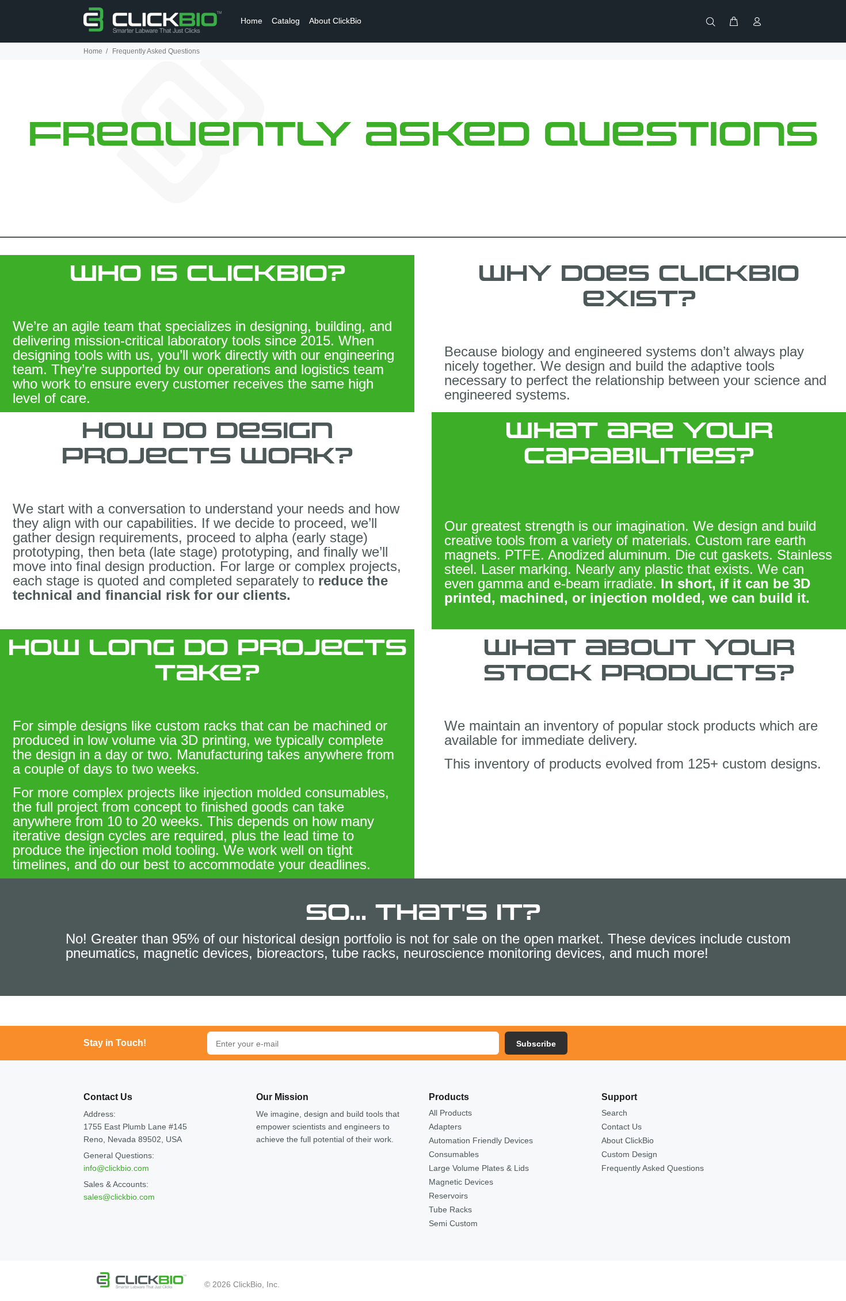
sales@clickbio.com (119, 1196)
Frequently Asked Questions (652, 1168)
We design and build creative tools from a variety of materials (630, 533)
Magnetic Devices (461, 1181)
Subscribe (536, 1043)
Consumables (454, 1154)
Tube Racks (450, 1209)
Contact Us (621, 1126)
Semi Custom (453, 1223)
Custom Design (629, 1154)
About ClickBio (627, 1140)
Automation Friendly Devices (481, 1140)
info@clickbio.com (116, 1168)
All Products (450, 1112)
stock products (711, 725)
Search (614, 1112)
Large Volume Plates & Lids (479, 1168)
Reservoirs (448, 1195)
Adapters (445, 1126)
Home (92, 51)
